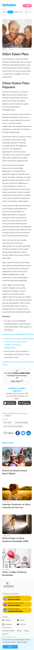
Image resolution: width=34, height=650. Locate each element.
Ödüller (12, 631)
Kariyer (19, 631)
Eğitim (17, 12)
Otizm (10, 12)
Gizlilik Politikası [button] (22, 642)
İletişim (26, 631)
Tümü (4, 12)
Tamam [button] (10, 646)
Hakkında (5, 631)
